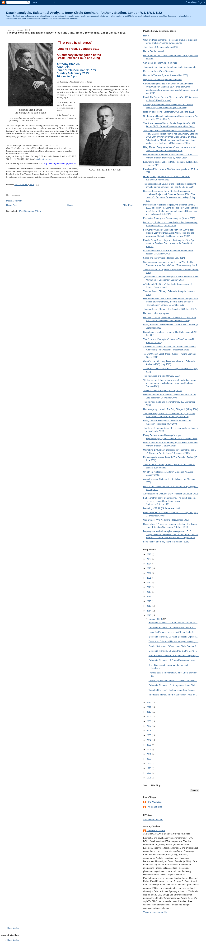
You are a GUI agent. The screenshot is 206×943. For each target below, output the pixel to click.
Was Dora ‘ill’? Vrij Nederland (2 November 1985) (166, 520)
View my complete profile (155, 912)
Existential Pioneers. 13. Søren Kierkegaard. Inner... (173, 660)
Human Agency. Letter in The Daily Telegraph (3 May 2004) (170, 409)
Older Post (128, 205)
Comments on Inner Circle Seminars (160, 63)
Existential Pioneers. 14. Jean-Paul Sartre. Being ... (173, 651)
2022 (149, 573)
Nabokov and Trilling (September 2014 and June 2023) (168, 112)
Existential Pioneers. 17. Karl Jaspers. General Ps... (173, 622)
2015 (149, 606)
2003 (149, 745)
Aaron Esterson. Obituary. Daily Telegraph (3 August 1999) (170, 494)
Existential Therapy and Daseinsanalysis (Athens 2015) (169, 218)
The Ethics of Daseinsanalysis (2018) (160, 47)
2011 (149, 707)
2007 (149, 726)
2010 (149, 712)
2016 (149, 601)
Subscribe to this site (153, 819)
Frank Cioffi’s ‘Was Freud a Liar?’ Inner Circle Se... (172, 632)
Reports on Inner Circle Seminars (158, 71)
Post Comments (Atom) (30, 211)
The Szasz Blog (154, 807)
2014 (149, 611)
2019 (149, 587)
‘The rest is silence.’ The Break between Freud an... (173, 695)
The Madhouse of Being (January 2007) (161, 376)
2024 (149, 564)
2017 (149, 596)
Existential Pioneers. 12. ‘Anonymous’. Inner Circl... (173, 685)
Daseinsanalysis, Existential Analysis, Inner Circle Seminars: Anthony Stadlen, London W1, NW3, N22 (84, 12)
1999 (149, 763)
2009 (149, 716)
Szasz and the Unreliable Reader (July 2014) (164, 258)
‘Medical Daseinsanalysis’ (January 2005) (162, 390)
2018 (149, 592)
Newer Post (11, 205)
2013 (149, 615)
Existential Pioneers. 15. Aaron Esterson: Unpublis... (173, 637)
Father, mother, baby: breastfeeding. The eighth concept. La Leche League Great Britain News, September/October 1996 (169, 501)
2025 (149, 559)
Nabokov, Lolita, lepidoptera (156, 313)
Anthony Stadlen (155, 831)
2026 (149, 554)
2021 (149, 578)
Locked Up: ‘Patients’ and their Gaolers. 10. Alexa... (173, 680)
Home (70, 205)
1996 (149, 778)
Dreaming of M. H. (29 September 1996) (161, 508)
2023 (149, 568)
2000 (149, 759)
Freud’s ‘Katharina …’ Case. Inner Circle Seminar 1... (173, 646)
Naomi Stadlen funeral (153, 51)
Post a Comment (14, 201)
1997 (149, 773)
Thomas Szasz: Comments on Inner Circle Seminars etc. (170, 67)
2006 (149, 730)
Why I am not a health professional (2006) (162, 79)
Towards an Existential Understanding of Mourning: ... (173, 641)
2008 (149, 721)
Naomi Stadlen (13, 928)
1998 (149, 768)
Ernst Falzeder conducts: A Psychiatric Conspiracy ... (174, 655)
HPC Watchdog (154, 802)
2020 (149, 582)
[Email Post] (37, 185)
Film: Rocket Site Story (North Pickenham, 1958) (166, 542)
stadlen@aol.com (44, 159)
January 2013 (155, 619)
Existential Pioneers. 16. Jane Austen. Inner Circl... (172, 627)
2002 (149, 749)
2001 (149, 754)
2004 (149, 740)
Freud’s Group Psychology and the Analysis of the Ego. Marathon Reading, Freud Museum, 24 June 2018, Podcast (169, 243)
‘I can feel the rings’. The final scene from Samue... (173, 690)
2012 (149, 702)
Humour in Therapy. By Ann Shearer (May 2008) (165, 75)
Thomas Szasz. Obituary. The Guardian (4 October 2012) (170, 309)
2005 (149, 735)
